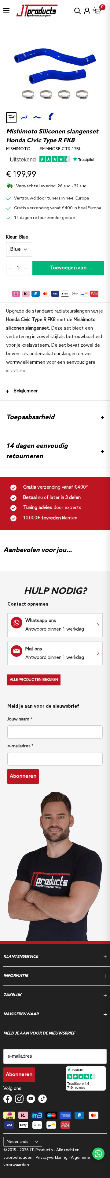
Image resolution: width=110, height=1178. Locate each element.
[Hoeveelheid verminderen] (10, 268)
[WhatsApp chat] (98, 1154)
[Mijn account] (87, 11)
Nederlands (17, 1142)
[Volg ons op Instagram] (19, 1099)
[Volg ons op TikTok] (42, 1099)
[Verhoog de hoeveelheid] (26, 268)
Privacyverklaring (51, 1157)
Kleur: (17, 237)
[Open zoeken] (77, 11)
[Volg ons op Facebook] (7, 1099)
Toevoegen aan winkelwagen (68, 270)
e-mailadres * (20, 746)
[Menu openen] (6, 10)
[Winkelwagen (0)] (97, 10)
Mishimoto (18, 149)
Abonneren (23, 776)
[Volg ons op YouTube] (31, 1099)
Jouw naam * (19, 719)
